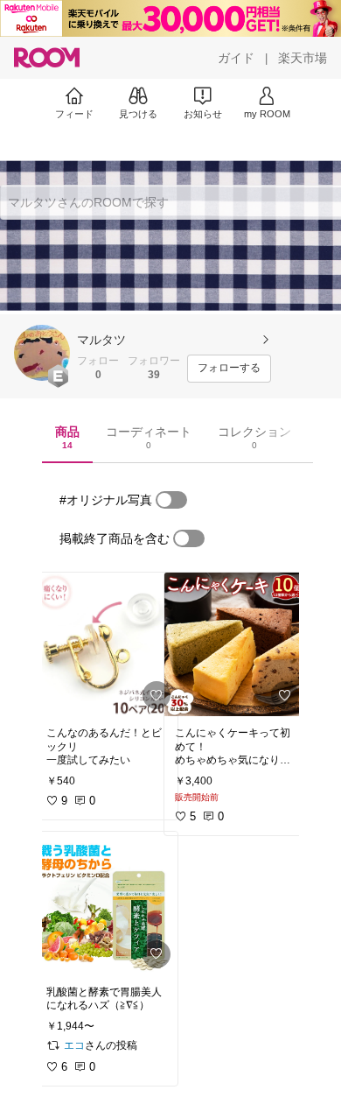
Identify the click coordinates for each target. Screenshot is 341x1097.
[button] (42, 353)
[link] (106, 644)
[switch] (171, 500)
